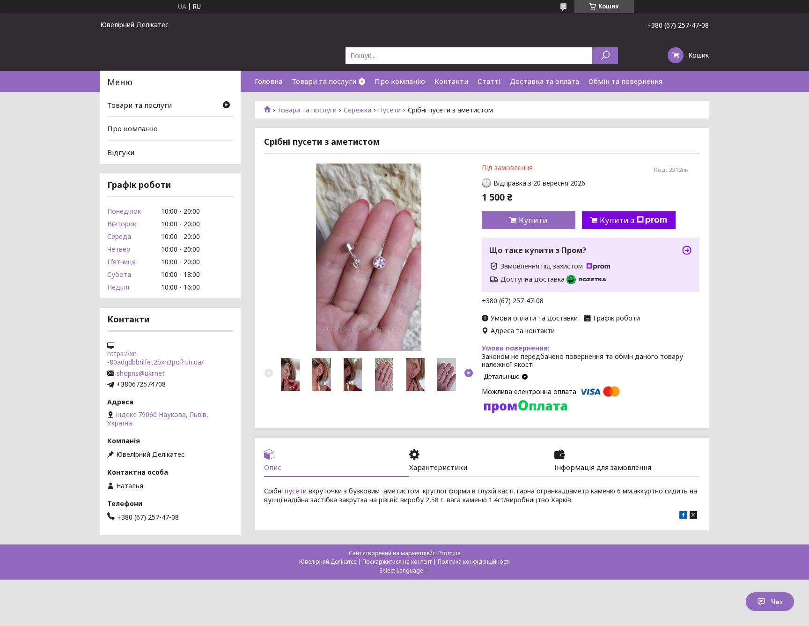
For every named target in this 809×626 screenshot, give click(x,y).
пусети (296, 490)
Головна (268, 81)
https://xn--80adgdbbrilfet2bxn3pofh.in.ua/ (155, 358)
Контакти (451, 81)
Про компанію (400, 81)
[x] (693, 516)
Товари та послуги (324, 81)
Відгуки (120, 152)
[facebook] (683, 516)
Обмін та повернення (625, 81)
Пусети (389, 110)
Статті (489, 81)
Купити (533, 220)
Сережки (357, 110)
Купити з (617, 220)
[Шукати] (605, 55)
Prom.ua (449, 553)
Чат (777, 601)
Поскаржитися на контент (397, 562)
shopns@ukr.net (141, 373)
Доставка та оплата (544, 81)
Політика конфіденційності (474, 562)
